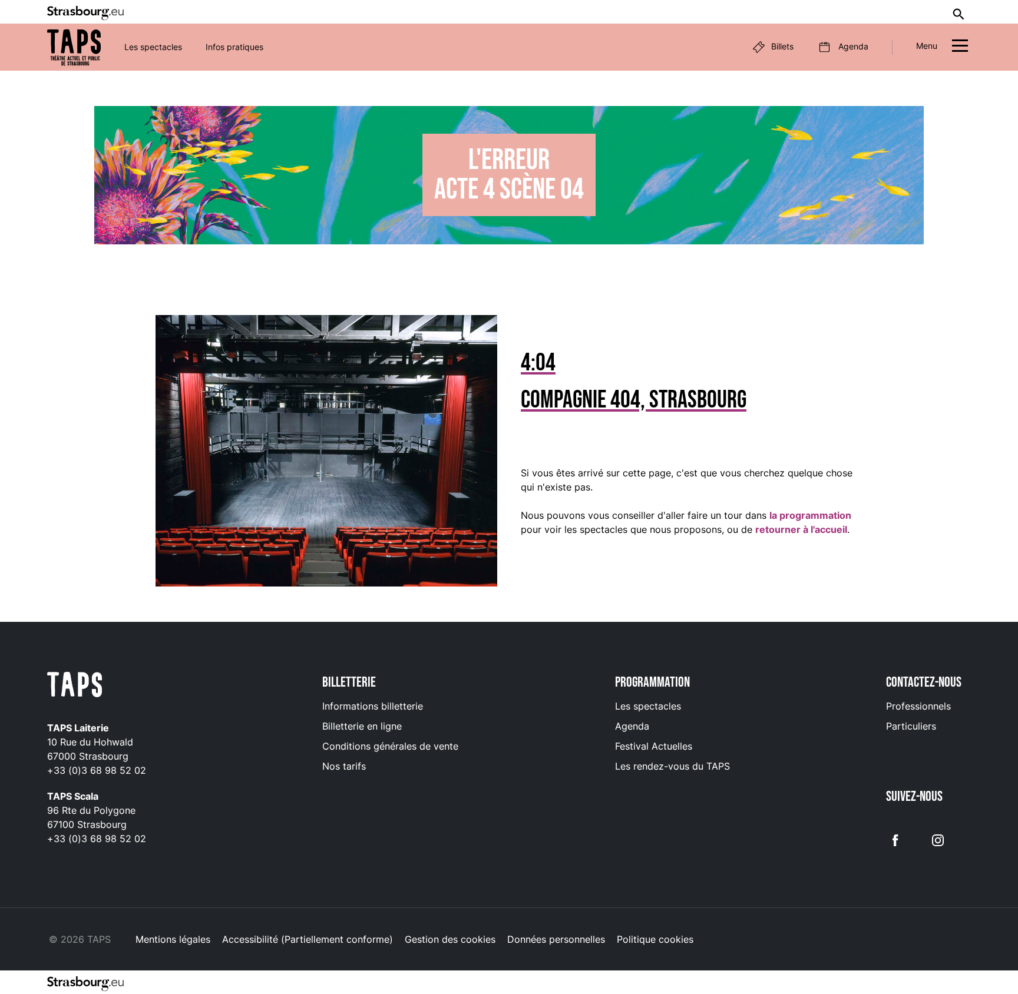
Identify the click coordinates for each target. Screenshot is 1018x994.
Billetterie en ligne (362, 726)
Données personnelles (556, 939)
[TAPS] (74, 47)
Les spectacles (153, 47)
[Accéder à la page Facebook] (895, 840)
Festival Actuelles (653, 746)
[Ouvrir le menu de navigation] (960, 47)
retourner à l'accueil (801, 529)
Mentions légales (172, 939)
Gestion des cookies (450, 939)
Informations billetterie (372, 706)
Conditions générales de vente (390, 746)
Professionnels (918, 706)
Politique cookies (655, 939)
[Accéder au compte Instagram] (937, 840)
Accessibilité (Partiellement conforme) (307, 939)
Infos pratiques (234, 47)
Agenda (632, 726)
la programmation (810, 515)
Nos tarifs (344, 766)
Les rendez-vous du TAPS (672, 766)
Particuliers (911, 726)
